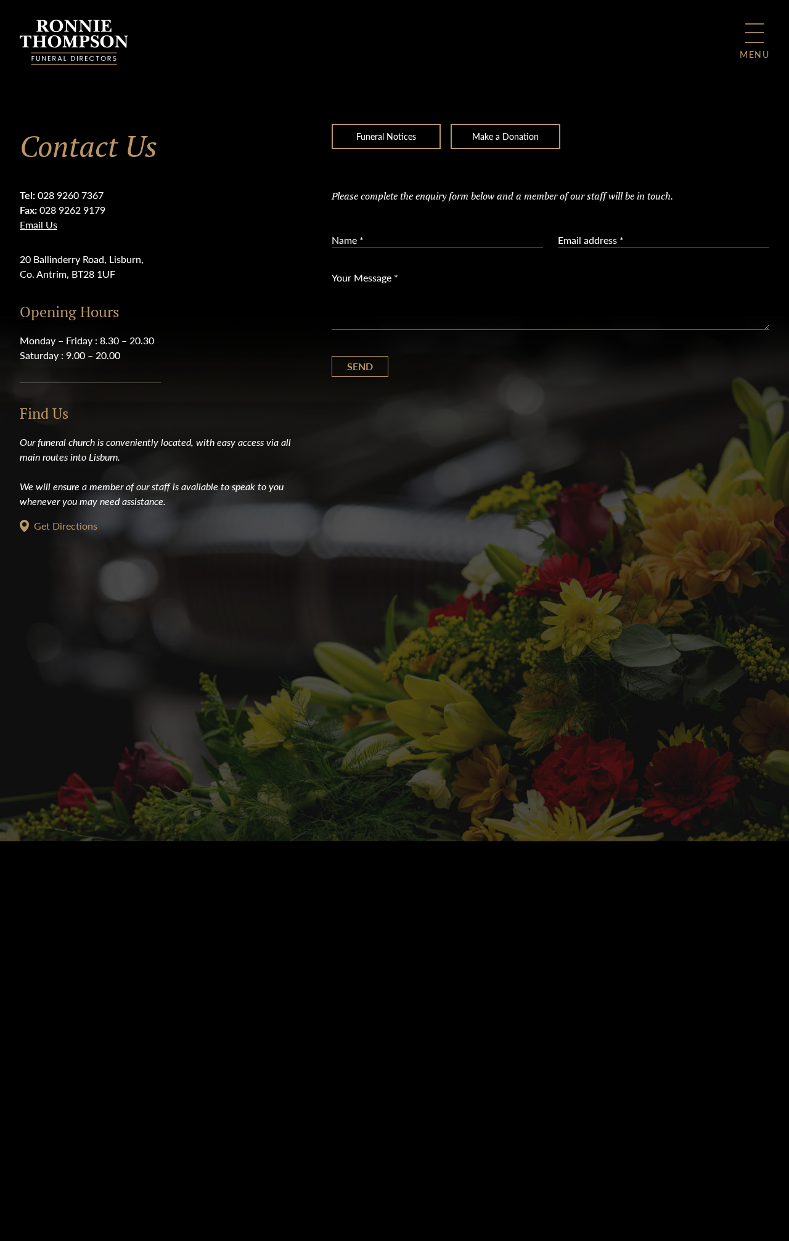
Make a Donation (505, 136)
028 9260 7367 (71, 195)
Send (360, 366)
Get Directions (65, 526)
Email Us (38, 224)
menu (754, 54)
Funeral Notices (386, 136)
